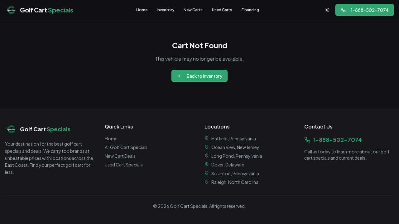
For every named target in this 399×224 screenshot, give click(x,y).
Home (141, 9)
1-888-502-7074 (370, 10)
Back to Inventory (204, 76)
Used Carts (222, 9)
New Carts (193, 9)
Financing (250, 9)
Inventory (165, 9)
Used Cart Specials (124, 164)
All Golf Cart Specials (126, 147)
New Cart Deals (120, 156)
